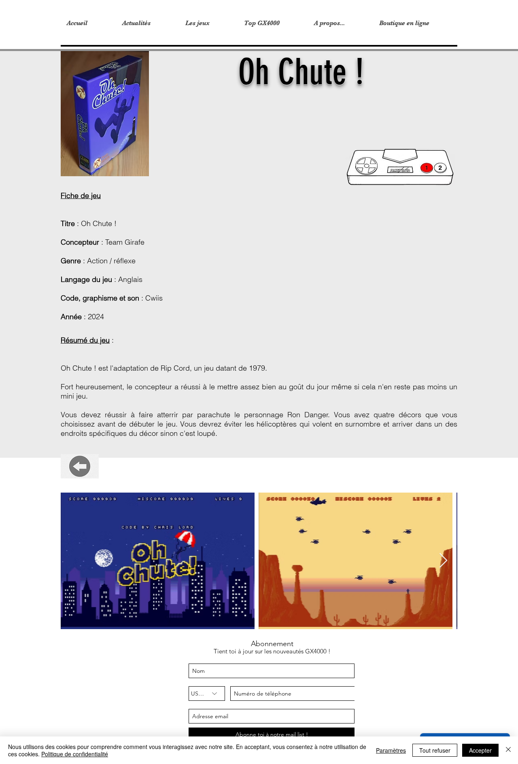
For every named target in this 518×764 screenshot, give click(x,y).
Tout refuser (434, 750)
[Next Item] (443, 561)
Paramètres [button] (391, 750)
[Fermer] (508, 750)
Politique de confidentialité (74, 754)
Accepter (480, 750)
